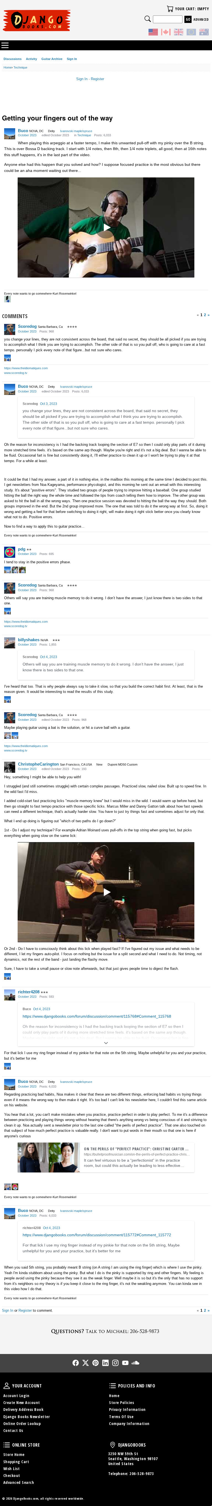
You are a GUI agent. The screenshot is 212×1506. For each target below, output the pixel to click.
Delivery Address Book (23, 1409)
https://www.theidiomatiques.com (26, 368)
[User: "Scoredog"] (9, 329)
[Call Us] (106, 1331)
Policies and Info (112, 1385)
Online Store (6, 1444)
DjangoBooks (112, 1444)
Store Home (14, 1454)
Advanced (201, 19)
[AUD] (204, 33)
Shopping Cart (16, 1461)
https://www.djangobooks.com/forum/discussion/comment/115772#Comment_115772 (97, 1235)
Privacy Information (127, 1409)
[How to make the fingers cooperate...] (106, 227)
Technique (84, 135)
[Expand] (106, 1043)
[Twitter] (85, 1362)
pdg (21, 549)
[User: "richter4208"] (9, 994)
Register (97, 79)
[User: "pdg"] (9, 552)
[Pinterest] (95, 1362)
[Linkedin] (105, 1362)
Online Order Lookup (22, 1423)
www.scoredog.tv (15, 372)
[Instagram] (115, 1362)
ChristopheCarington (38, 764)
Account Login (16, 1395)
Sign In (72, 59)
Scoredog (27, 326)
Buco (23, 130)
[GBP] (178, 33)
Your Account (6, 1385)
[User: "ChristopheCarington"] (9, 767)
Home (114, 1395)
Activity (31, 59)
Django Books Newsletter (26, 1416)
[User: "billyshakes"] (9, 642)
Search (147, 18)
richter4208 (28, 991)
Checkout (11, 1475)
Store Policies (121, 1402)
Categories (5, 45)
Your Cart (170, 8)
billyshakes (28, 639)
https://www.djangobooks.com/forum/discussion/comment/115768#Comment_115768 (97, 1016)
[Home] (54, 20)
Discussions (13, 59)
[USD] (153, 33)
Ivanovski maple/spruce (76, 131)
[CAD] (166, 33)
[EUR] (191, 33)
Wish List (11, 1468)
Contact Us (13, 1430)
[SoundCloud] (135, 1362)
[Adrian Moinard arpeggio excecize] (106, 892)
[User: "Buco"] (9, 133)
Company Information (129, 1423)
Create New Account (21, 1402)
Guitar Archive (51, 59)
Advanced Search (18, 1482)
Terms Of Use (121, 1416)
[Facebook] (75, 1362)
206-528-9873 (141, 1473)
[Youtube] (125, 1362)
